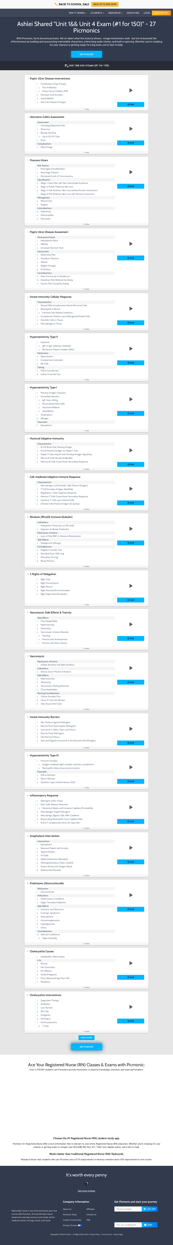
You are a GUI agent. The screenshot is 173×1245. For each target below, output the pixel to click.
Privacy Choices (70, 1225)
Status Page (118, 1234)
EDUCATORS (133, 13)
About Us (67, 1209)
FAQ (88, 1220)
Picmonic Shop (69, 1214)
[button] (86, 1104)
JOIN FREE (161, 13)
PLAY (132, 104)
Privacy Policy (94, 1234)
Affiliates (90, 1209)
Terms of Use (107, 1234)
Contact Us (91, 1214)
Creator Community (72, 1220)
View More (86, 1037)
